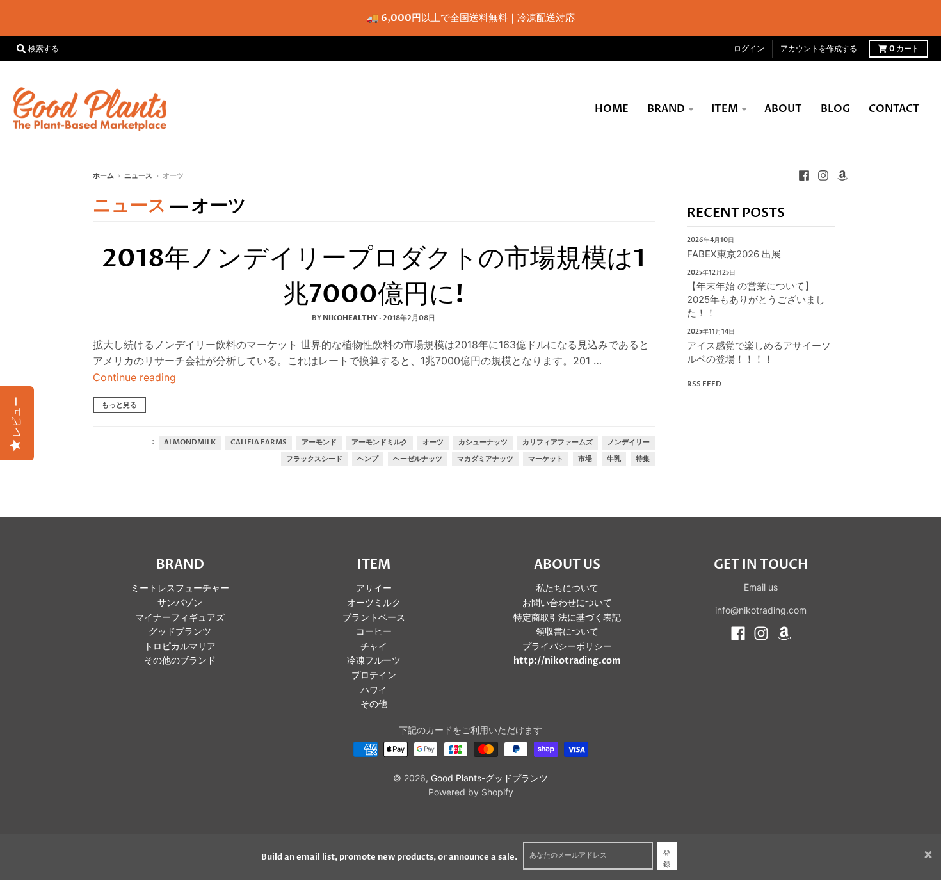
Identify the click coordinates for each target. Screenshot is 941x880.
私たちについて (567, 588)
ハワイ (373, 690)
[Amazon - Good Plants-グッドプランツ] (842, 175)
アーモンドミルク (379, 442)
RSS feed (704, 384)
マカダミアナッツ (485, 459)
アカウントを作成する (818, 49)
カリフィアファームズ (557, 442)
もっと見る (119, 405)
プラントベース (373, 618)
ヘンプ (367, 459)
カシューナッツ (483, 442)
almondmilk (190, 442)
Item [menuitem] (724, 109)
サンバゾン (179, 603)
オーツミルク (374, 603)
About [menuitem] (783, 109)
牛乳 (614, 459)
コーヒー (374, 632)
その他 (373, 704)
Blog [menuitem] (835, 109)
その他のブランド (180, 661)
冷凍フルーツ (374, 661)
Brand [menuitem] (666, 109)
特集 (643, 459)
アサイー (374, 588)
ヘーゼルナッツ (417, 459)
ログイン (749, 49)
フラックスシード (314, 459)
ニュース (138, 176)
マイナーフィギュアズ (180, 618)
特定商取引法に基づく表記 (567, 618)
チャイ (373, 646)
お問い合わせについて (567, 603)
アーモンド (319, 442)
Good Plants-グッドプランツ (489, 777)
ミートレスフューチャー (180, 588)
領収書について (567, 632)
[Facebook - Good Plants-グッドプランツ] (804, 175)
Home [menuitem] (612, 109)
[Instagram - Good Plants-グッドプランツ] (823, 175)
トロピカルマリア (180, 646)
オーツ (433, 442)
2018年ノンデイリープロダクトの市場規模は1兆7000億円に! (373, 276)
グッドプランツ (180, 632)
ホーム (103, 176)
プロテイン (373, 675)
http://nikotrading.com (567, 661)
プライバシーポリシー (567, 646)
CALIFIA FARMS (258, 442)
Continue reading (134, 377)
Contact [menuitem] (894, 109)
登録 (666, 859)
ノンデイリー (628, 442)
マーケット (545, 459)
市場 (585, 459)
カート (904, 49)
